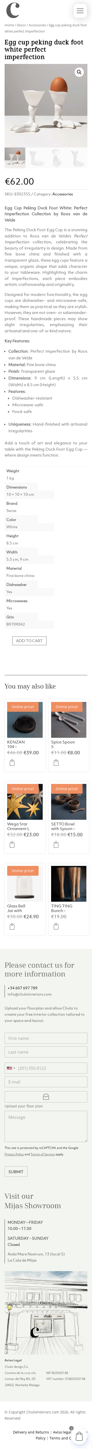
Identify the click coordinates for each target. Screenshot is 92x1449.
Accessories (37, 25)
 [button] (13, 762)
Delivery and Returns (31, 1432)
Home (9, 25)
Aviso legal (62, 1432)
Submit (16, 1171)
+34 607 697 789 (23, 987)
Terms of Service (43, 1154)
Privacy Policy (14, 1154)
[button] (79, 72)
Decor (21, 25)
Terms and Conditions (68, 1438)
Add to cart (29, 640)
